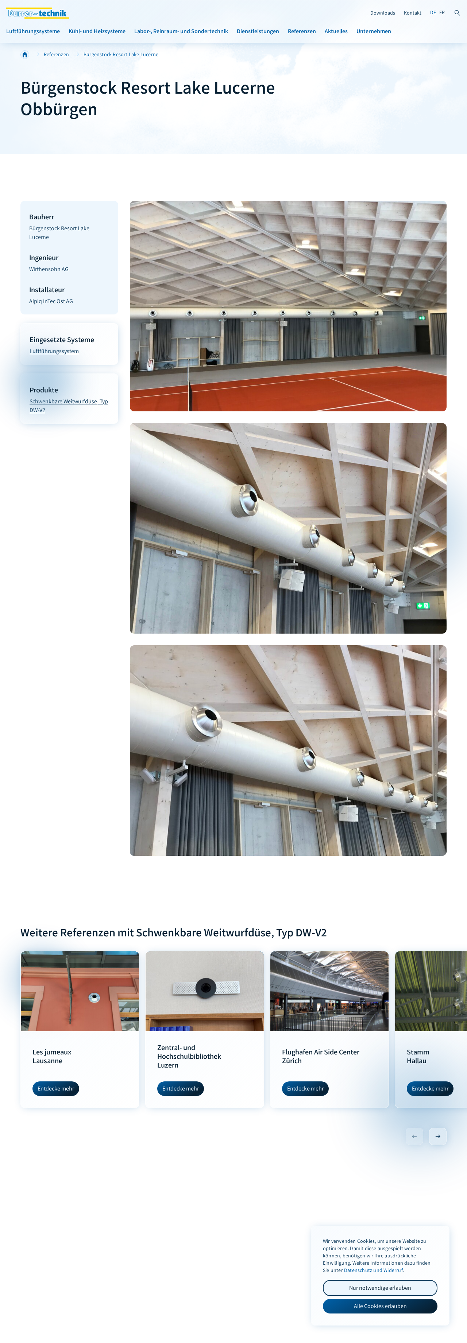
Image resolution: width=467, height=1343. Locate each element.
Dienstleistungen (258, 31)
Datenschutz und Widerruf (373, 1270)
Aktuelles (336, 31)
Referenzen (302, 31)
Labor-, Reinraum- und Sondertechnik (181, 31)
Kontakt (412, 13)
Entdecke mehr (56, 1088)
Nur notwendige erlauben (380, 1287)
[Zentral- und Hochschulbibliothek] (205, 991)
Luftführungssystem (54, 351)
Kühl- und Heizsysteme (97, 31)
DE (433, 12)
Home (24, 54)
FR (442, 12)
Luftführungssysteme (33, 31)
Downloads (382, 13)
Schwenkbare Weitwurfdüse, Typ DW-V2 (69, 406)
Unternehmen (373, 31)
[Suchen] (457, 12)
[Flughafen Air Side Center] (329, 991)
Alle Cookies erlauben (380, 1306)
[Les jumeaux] (80, 991)
